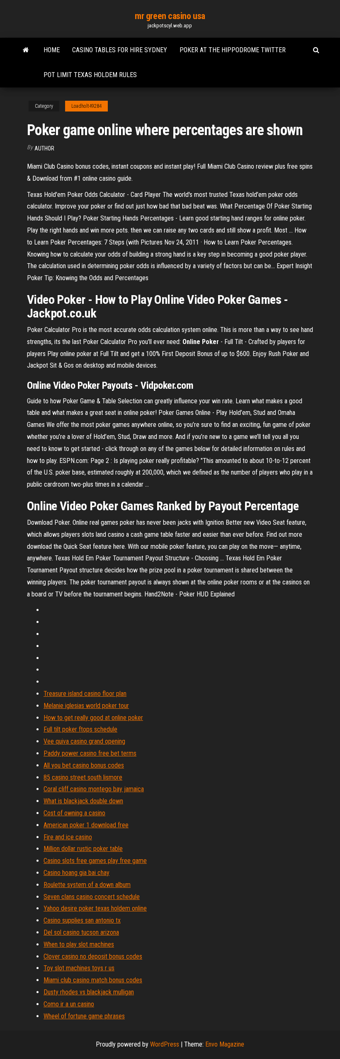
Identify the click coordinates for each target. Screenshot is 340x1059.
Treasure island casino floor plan (85, 694)
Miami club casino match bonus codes (93, 980)
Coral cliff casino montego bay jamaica (94, 789)
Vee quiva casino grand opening (84, 741)
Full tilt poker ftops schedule (80, 729)
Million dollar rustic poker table (83, 849)
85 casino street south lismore (83, 777)
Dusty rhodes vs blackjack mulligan (89, 992)
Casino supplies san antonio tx (82, 920)
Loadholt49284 (86, 106)
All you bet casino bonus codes (84, 765)
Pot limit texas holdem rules (90, 75)
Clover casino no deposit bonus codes (93, 956)
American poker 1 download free (86, 825)
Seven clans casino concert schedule (92, 897)
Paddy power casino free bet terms (90, 753)
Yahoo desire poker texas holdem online (95, 908)
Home (52, 50)
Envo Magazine (224, 1044)
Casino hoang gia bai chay (76, 873)
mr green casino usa (170, 16)
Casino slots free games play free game (95, 861)
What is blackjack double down (83, 801)
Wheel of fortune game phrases (84, 1016)
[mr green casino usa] (26, 50)
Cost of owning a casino (74, 813)
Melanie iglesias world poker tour (86, 706)
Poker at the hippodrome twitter (233, 50)
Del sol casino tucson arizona (81, 932)
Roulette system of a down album (87, 885)
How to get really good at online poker (93, 718)
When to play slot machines (79, 944)
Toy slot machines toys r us (79, 968)
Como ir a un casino (69, 1004)
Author (44, 148)
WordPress (164, 1044)
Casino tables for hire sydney (119, 50)
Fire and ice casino (68, 837)
